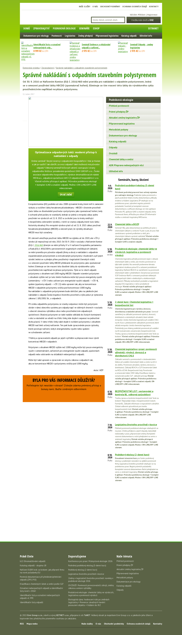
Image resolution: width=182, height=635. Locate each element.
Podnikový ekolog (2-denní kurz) (132, 454)
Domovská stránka (31, 67)
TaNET (87, 615)
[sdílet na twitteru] (25, 104)
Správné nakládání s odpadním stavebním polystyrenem (81, 67)
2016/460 (38, 245)
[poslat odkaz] (25, 119)
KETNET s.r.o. (62, 615)
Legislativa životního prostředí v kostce (136, 424)
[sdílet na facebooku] (25, 99)
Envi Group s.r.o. (35, 615)
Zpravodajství (47, 67)
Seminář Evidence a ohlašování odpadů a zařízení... (96, 46)
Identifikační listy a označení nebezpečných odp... (46, 46)
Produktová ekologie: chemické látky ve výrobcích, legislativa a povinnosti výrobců (136, 252)
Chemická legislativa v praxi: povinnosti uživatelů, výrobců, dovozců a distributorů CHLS (136, 352)
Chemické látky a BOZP (127, 224)
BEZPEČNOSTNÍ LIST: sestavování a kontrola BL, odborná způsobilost (134, 393)
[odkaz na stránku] (25, 114)
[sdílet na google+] (25, 109)
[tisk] (25, 124)
